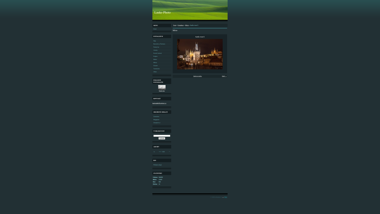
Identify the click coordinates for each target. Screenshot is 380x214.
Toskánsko (156, 68)
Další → (224, 76)
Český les (156, 47)
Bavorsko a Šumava (159, 44)
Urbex (155, 72)
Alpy (154, 41)
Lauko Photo (162, 12)
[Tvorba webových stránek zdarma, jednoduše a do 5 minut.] (223, 197)
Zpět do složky (197, 76)
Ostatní (155, 65)
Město (187, 25)
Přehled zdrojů (157, 165)
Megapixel (156, 119)
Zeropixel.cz (156, 122)
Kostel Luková (157, 53)
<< (154, 151)
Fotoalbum (181, 25)
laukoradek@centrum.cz (159, 103)
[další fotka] (224, 54)
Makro (155, 59)
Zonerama (156, 116)
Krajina (155, 56)
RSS (225, 197)
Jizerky (155, 50)
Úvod (174, 25)
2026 (163, 151)
